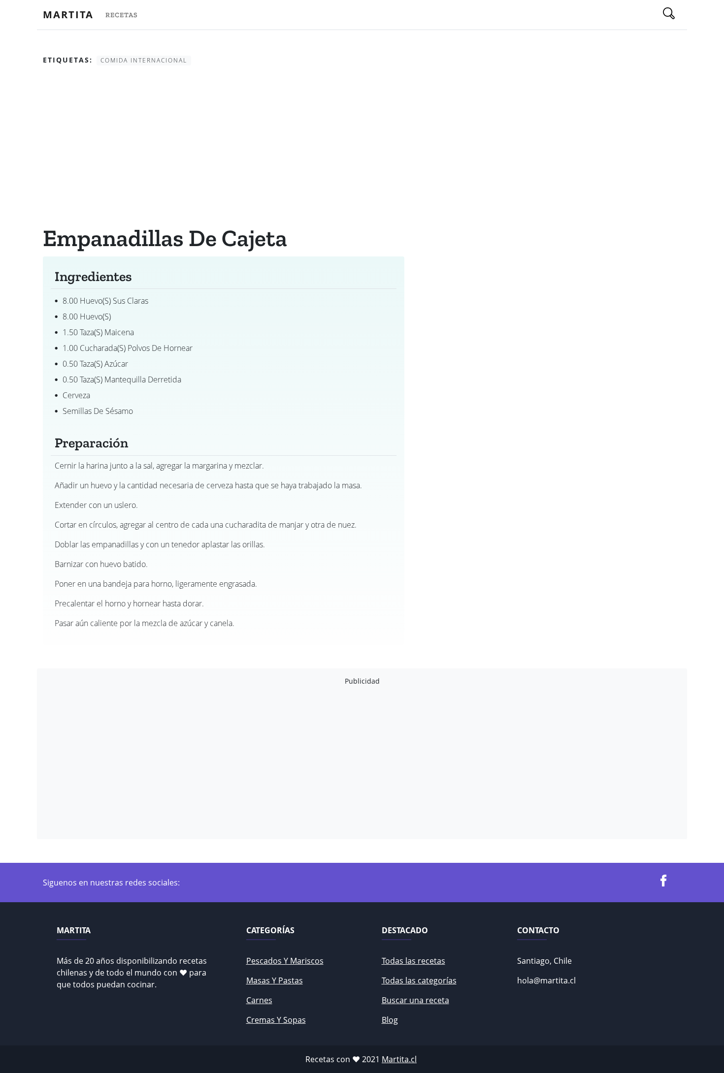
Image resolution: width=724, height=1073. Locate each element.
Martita (68, 14)
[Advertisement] (223, 147)
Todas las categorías (419, 980)
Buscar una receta (415, 1000)
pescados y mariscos (285, 960)
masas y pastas (274, 980)
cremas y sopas (276, 1019)
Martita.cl (399, 1059)
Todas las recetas (413, 960)
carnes (259, 1000)
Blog (390, 1019)
